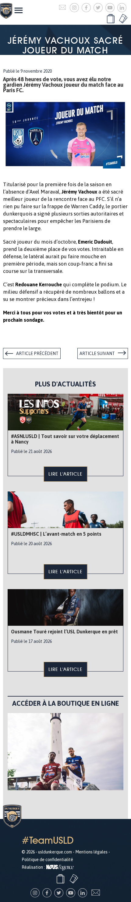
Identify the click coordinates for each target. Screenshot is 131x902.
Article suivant (97, 353)
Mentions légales (91, 851)
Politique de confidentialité (47, 859)
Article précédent (37, 353)
